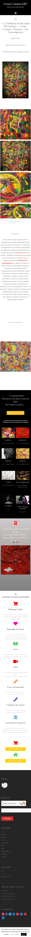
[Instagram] (3, 914)
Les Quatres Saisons (20, 253)
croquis (8, 482)
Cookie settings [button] (15, 934)
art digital (8, 506)
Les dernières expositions (15, 723)
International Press (6, 851)
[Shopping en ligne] (15, 604)
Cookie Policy (4, 890)
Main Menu (3, 834)
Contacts (3, 856)
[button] (2, 356)
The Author (4, 837)
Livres (15, 649)
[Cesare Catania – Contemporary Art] (15, 5)
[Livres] (15, 644)
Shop (2, 871)
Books (2, 845)
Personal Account (5, 876)
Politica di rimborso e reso (7, 899)
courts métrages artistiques (23, 507)
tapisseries (22, 461)
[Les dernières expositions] (15, 717)
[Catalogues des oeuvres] (15, 699)
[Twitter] (10, 914)
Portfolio (3, 840)
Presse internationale (15, 687)
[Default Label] (14, 914)
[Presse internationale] (15, 681)
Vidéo (15, 667)
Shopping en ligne (15, 609)
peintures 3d (23, 440)
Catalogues (4, 854)
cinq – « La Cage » (15, 561)
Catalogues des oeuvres (15, 705)
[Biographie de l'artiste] (15, 624)
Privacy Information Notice (7, 893)
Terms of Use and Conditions (8, 896)
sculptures (8, 461)
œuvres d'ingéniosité (22, 482)
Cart (2, 873)
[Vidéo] (15, 661)
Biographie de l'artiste (15, 629)
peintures (8, 440)
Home (2, 831)
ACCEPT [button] (24, 934)
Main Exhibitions (5, 843)
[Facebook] (6, 914)
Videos (3, 848)
